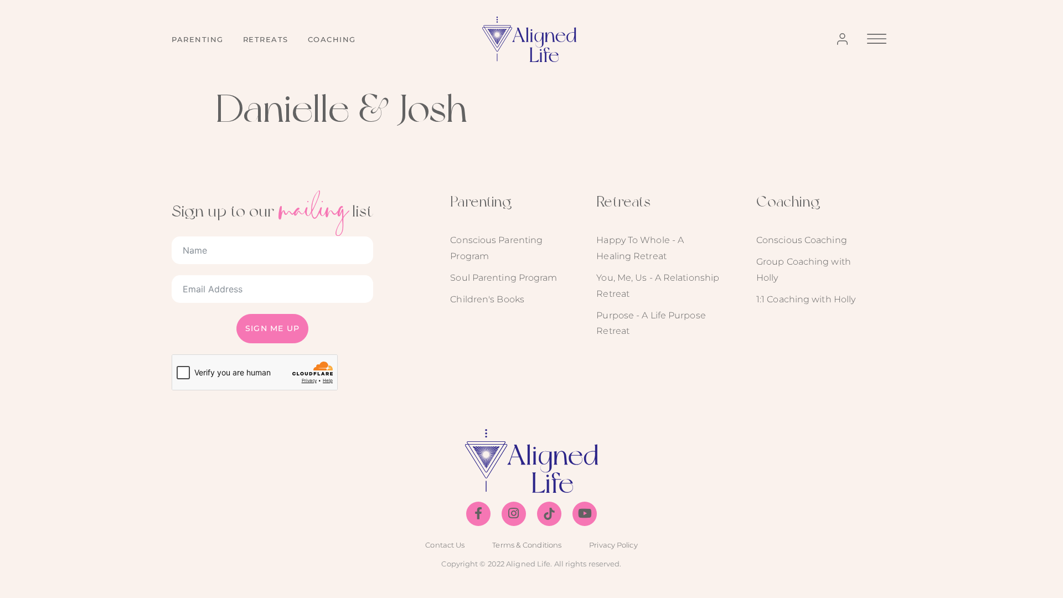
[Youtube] (584, 514)
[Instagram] (514, 514)
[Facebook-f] (478, 514)
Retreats (265, 39)
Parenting (198, 39)
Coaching (332, 39)
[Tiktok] (549, 514)
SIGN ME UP (272, 328)
